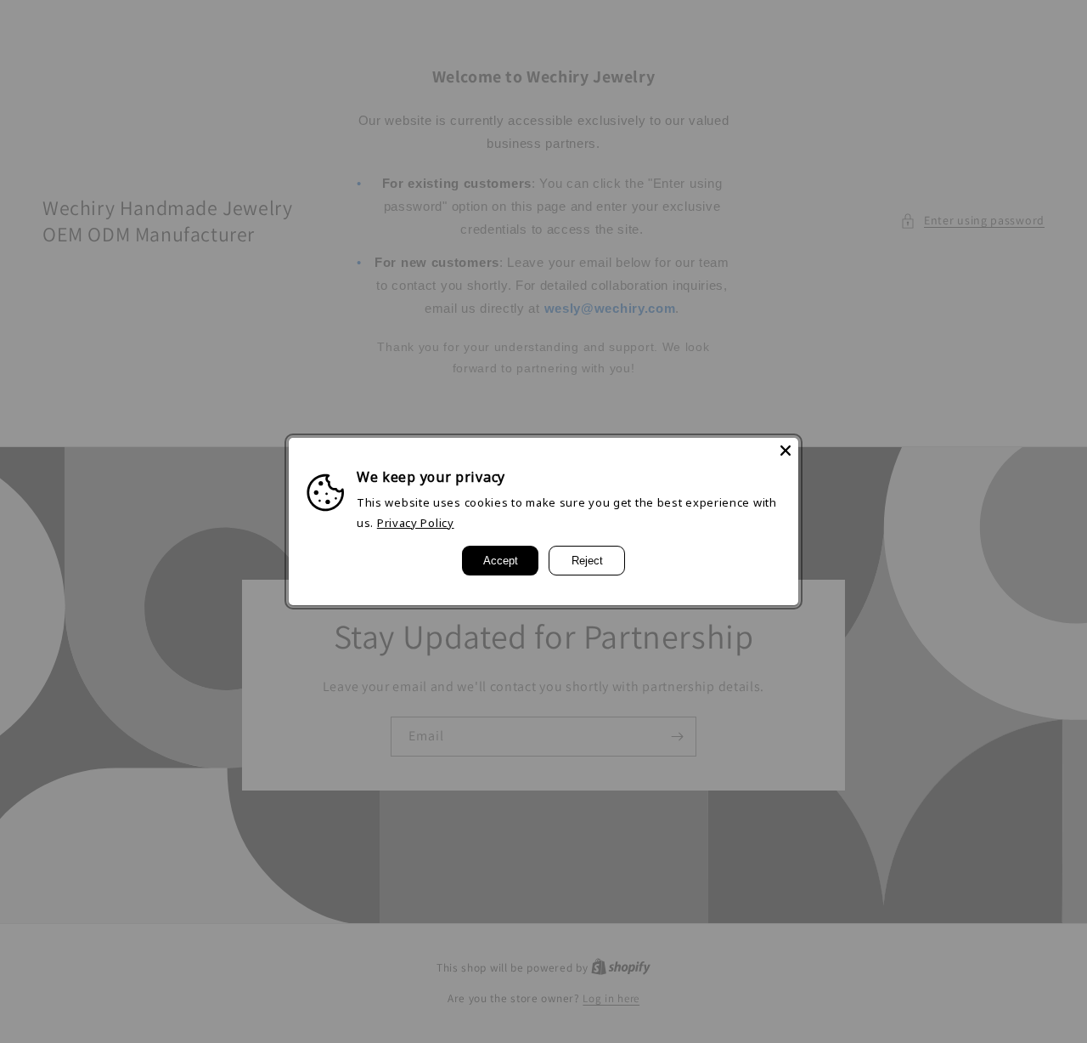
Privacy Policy (415, 522)
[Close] (785, 450)
